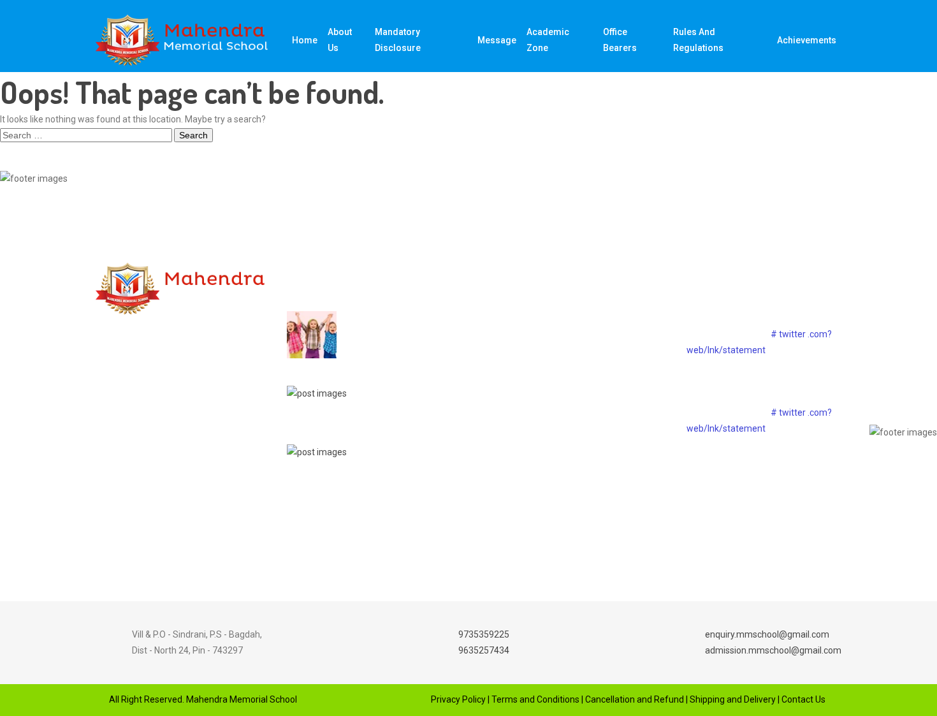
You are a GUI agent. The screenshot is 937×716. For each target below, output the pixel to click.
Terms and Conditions (535, 699)
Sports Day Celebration (381, 384)
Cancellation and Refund (634, 699)
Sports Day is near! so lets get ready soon (392, 326)
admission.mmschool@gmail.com (773, 650)
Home (304, 40)
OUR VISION (565, 340)
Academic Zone (548, 40)
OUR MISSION (569, 318)
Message (496, 40)
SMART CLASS (572, 363)
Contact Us (803, 699)
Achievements (806, 40)
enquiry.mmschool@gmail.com (767, 634)
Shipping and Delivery (733, 699)
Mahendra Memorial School (240, 699)
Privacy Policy (458, 699)
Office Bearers (620, 40)
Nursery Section (574, 385)
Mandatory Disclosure (398, 40)
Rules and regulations (698, 40)
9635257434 (483, 650)
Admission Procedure (585, 407)
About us (340, 40)
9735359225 (483, 634)
